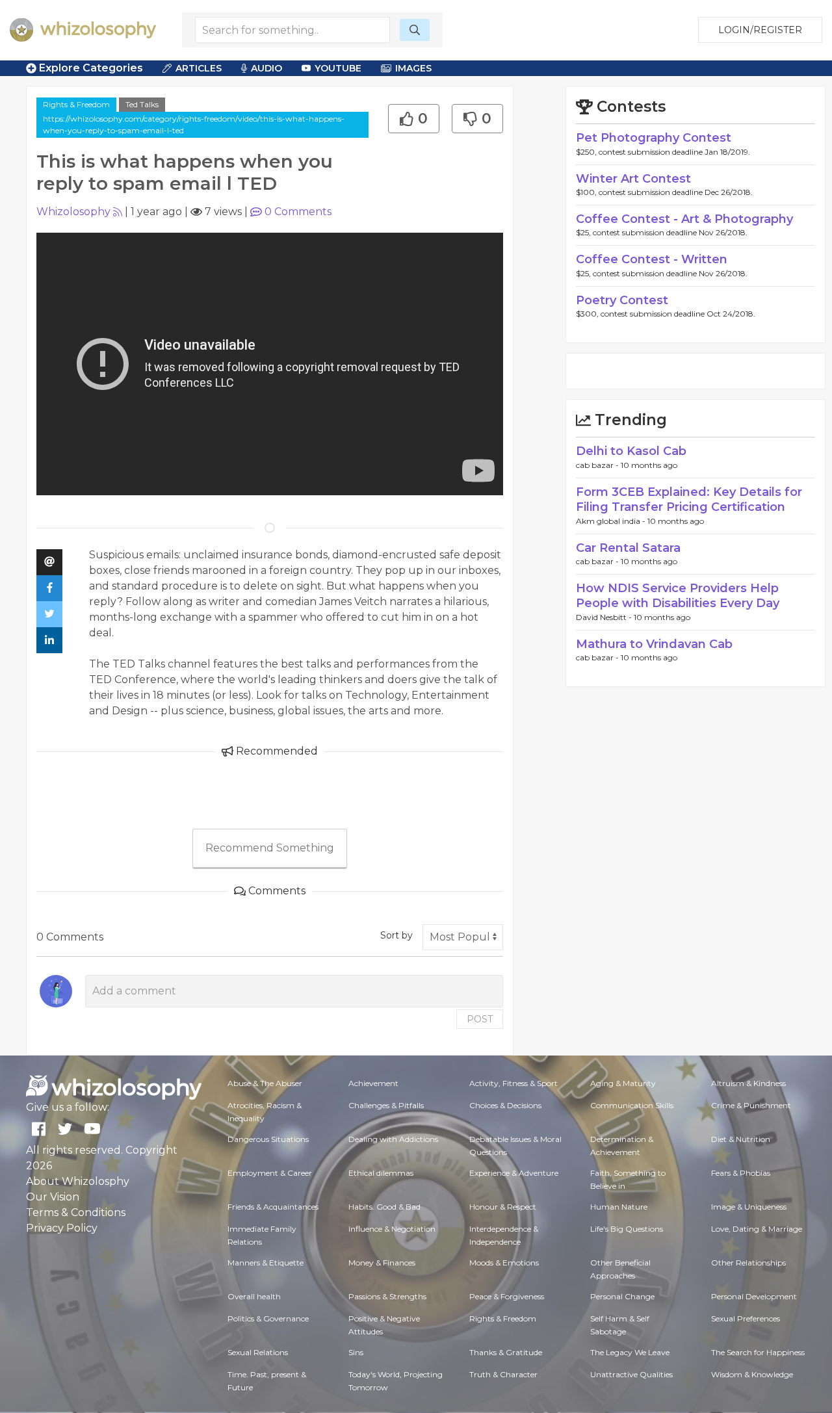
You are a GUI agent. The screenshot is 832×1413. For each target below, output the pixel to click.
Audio (266, 68)
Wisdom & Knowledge (752, 1374)
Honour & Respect (502, 1207)
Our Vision (52, 1197)
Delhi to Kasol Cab (631, 451)
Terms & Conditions (75, 1212)
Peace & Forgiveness (506, 1296)
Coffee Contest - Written (651, 259)
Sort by (396, 935)
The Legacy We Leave (630, 1352)
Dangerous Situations (268, 1139)
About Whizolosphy (77, 1181)
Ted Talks (142, 104)
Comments (298, 211)
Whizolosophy (73, 211)
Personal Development (754, 1296)
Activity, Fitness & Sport (513, 1083)
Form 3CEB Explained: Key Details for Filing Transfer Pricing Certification (689, 499)
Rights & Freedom (76, 104)
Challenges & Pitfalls (386, 1105)
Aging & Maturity (623, 1083)
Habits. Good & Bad (384, 1207)
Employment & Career (270, 1173)
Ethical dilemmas (380, 1173)
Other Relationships (748, 1262)
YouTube (338, 68)
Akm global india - (611, 521)
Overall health (254, 1296)
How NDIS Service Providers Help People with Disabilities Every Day (677, 595)
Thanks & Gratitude (505, 1352)
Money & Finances (381, 1262)
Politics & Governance (268, 1318)
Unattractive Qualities (631, 1374)
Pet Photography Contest (653, 138)
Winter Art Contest (633, 179)
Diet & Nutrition (740, 1139)
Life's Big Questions (626, 1229)
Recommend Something (269, 848)
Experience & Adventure (513, 1173)
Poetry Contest (622, 300)
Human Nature (618, 1207)
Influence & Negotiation (392, 1229)
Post (480, 1019)
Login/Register (760, 30)
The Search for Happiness (758, 1352)
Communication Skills (631, 1105)
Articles (199, 68)
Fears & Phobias (740, 1173)
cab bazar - (598, 465)
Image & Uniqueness (748, 1207)
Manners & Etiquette (266, 1262)
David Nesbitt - (605, 617)
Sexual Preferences (745, 1318)
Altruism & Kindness (748, 1083)
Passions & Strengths (387, 1296)
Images (413, 68)
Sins (355, 1352)
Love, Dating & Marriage (756, 1229)
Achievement (373, 1083)
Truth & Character (503, 1374)
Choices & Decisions (505, 1105)
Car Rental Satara (628, 548)
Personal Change (622, 1296)
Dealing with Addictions (393, 1139)
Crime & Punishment (751, 1105)
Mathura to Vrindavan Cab (654, 644)
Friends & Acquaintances (273, 1207)
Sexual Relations (258, 1352)
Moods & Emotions (504, 1262)
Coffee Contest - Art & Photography (684, 219)
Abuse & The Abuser (265, 1083)
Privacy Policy (62, 1228)
